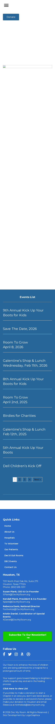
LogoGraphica (33, 715)
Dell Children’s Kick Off (22, 466)
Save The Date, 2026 (20, 329)
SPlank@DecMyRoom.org (16, 594)
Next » (37, 479)
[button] (27, 636)
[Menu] (6, 5)
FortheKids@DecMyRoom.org (18, 609)
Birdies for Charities (19, 416)
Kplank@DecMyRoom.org (16, 602)
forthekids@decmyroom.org (29, 705)
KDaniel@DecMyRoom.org (17, 619)
